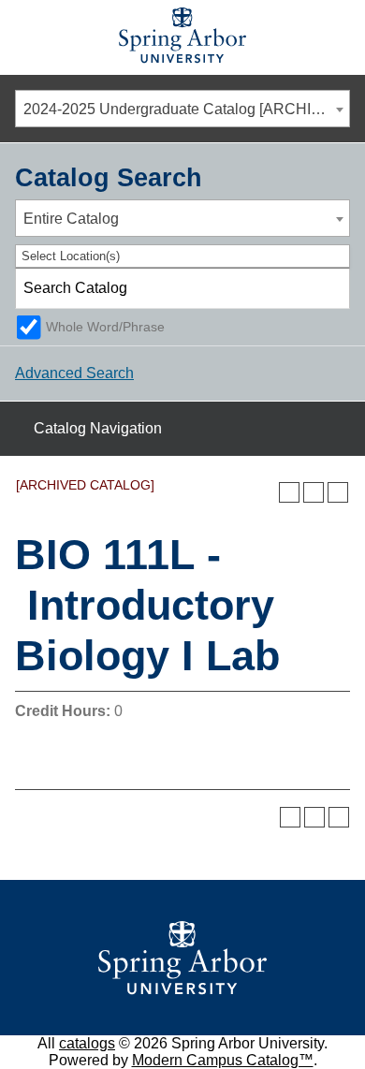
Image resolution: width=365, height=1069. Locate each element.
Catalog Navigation (98, 428)
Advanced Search (74, 373)
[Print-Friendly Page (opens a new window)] (313, 492)
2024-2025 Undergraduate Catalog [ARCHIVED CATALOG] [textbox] (186, 109)
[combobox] (182, 108)
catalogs (87, 1043)
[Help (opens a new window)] (338, 492)
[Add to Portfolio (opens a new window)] (289, 492)
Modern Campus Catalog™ (223, 1060)
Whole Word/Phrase (105, 326)
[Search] (330, 288)
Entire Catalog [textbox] (71, 219)
